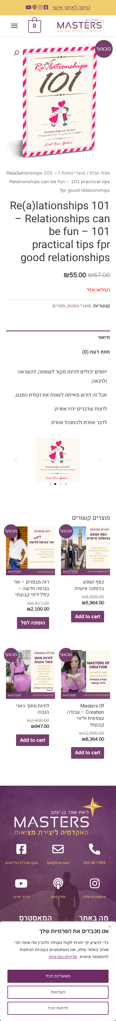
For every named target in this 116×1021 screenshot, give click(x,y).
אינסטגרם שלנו (94, 896)
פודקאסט (58, 896)
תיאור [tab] (104, 337)
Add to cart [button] (87, 616)
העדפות (58, 992)
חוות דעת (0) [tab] (96, 352)
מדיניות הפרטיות (63, 957)
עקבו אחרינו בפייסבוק (21, 862)
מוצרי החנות (73, 173)
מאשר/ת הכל (58, 976)
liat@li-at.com (58, 862)
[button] (16, 53)
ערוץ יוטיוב (21, 896)
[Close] (109, 926)
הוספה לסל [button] (33, 623)
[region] (58, 971)
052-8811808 (95, 862)
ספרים (58, 306)
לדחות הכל (58, 1008)
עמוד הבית (100, 173)
